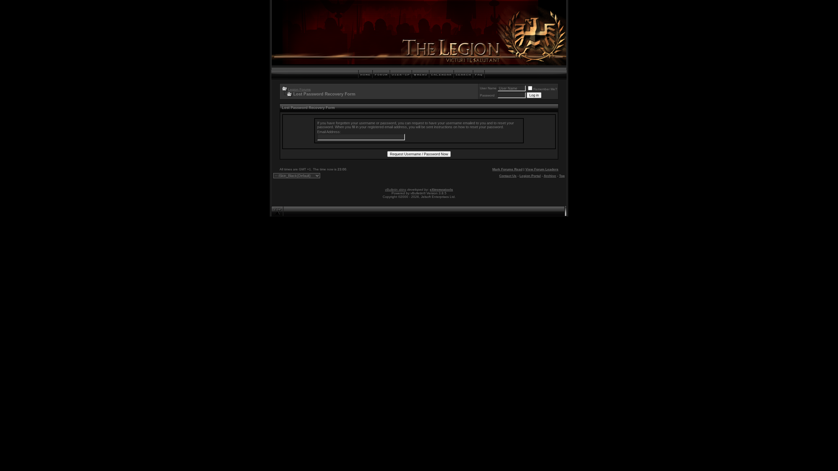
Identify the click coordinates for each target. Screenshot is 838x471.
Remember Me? (545, 89)
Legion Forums (299, 89)
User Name (488, 88)
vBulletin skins (395, 189)
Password (487, 95)
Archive (550, 176)
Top (562, 176)
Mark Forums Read (507, 169)
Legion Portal (530, 176)
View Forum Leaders (541, 169)
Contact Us (508, 176)
